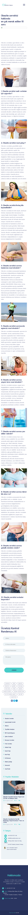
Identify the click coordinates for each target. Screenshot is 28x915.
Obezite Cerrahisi (9, 718)
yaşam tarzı (13, 697)
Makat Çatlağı (8, 761)
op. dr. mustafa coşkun (10, 694)
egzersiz (20, 683)
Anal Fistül (7, 769)
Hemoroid (7, 765)
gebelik (13, 686)
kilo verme (7, 688)
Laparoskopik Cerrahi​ (10, 722)
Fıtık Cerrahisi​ (8, 743)
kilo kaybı (20, 686)
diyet (14, 683)
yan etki (20, 694)
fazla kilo (7, 686)
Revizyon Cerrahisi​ (9, 740)
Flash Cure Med (12, 912)
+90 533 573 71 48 (9, 888)
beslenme (7, 683)
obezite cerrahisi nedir (19, 691)
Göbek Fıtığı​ (8, 747)
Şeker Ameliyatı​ (9, 736)
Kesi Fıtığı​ (7, 754)
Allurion (7, 725)
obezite (20, 688)
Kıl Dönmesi (8, 758)
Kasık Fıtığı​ (7, 751)
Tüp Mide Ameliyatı (9, 729)
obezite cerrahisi (7, 691)
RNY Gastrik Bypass (10, 733)
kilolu (14, 688)
